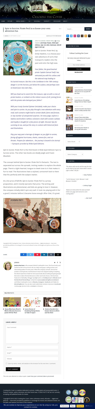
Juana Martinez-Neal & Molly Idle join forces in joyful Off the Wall (13, 310)
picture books (57, 36)
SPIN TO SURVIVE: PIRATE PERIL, (45, 41)
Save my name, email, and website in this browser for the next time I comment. (32, 363)
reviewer (33, 286)
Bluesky (35, 282)
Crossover (56, 21)
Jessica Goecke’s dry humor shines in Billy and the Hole (52, 310)
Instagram (41, 282)
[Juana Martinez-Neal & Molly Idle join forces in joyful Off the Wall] (12, 302)
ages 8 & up (49, 36)
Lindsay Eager (87, 185)
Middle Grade (20, 21)
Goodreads (57, 284)
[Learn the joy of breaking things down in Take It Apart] (32, 302)
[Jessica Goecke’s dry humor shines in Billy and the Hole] (52, 302)
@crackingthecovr (19, 284)
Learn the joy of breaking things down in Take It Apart (32, 310)
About (65, 21)
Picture (10, 21)
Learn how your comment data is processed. (40, 376)
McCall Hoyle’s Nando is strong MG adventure (82, 128)
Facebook (47, 282)
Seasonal (37, 21)
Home (3, 21)
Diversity (46, 21)
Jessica (6, 36)
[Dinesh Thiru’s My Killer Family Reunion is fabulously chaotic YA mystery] (69, 117)
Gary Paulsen (88, 175)
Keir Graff (89, 198)
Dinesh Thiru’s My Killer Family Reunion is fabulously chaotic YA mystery (83, 119)
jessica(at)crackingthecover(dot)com (49, 280)
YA (29, 21)
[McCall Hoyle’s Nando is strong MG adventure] (69, 127)
